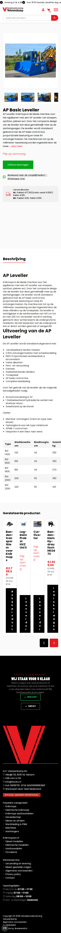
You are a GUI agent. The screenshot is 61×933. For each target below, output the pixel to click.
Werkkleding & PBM (16, 824)
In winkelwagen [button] (54, 608)
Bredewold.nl (21, 928)
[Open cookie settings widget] (4, 928)
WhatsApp (32, 697)
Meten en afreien (15, 820)
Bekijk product (12, 610)
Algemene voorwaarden (18, 870)
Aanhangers (12, 831)
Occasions (11, 852)
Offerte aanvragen (18, 164)
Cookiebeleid (9, 925)
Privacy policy (13, 874)
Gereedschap (13, 817)
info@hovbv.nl (13, 781)
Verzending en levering (18, 863)
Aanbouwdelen (13, 848)
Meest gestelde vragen (18, 867)
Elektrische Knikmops (17, 810)
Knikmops (10, 806)
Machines (10, 827)
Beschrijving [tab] (14, 258)
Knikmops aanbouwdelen (19, 813)
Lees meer (17, 146)
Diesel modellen (14, 841)
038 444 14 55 (13, 778)
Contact (32, 706)
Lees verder (26, 614)
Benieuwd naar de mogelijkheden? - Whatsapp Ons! (27, 176)
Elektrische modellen (17, 845)
